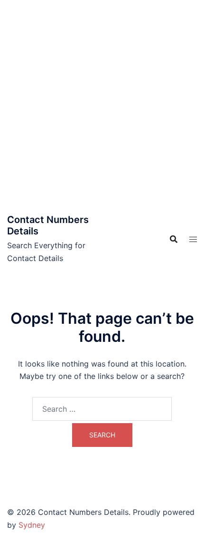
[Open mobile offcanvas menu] (193, 239)
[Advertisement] (102, 107)
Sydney (32, 525)
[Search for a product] (173, 239)
